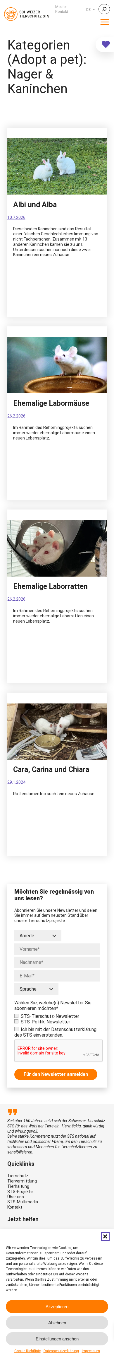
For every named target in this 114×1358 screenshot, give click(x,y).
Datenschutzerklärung (61, 1351)
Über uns (15, 1197)
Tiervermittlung (22, 1181)
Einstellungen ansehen (57, 1338)
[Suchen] (104, 9)
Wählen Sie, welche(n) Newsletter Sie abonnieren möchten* (52, 1005)
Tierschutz (17, 1175)
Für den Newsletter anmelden (56, 1074)
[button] (105, 1236)
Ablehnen (57, 1322)
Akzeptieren (57, 1306)
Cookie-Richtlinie (27, 1351)
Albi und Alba (35, 205)
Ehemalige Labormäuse (51, 403)
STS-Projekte (20, 1191)
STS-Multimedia (22, 1201)
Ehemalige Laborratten (50, 586)
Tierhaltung (18, 1186)
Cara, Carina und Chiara (51, 770)
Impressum (91, 1351)
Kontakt (14, 1207)
